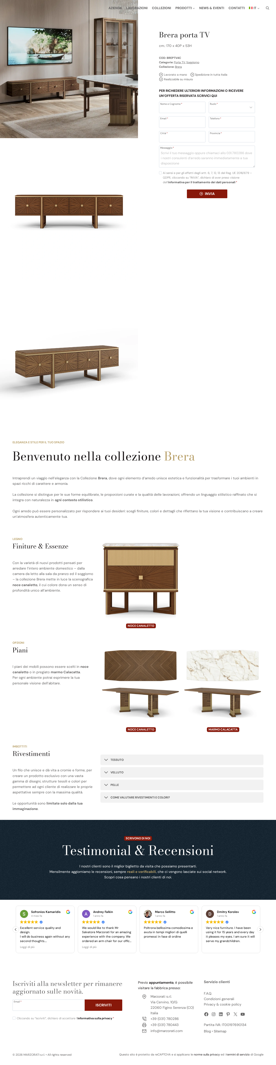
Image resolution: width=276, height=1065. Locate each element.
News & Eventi (211, 8)
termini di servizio (238, 1054)
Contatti (237, 8)
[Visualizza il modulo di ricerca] (267, 8)
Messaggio (167, 147)
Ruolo (214, 103)
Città (164, 132)
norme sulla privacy (207, 1054)
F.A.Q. (208, 993)
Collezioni (161, 8)
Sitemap (220, 1031)
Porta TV (179, 62)
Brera (178, 67)
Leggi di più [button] (27, 947)
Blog (207, 1031)
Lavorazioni (136, 8)
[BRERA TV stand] (69, 69)
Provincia (216, 132)
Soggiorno (192, 62)
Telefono (215, 118)
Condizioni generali (219, 999)
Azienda (115, 8)
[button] (260, 929)
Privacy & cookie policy (222, 1004)
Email (164, 118)
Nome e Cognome (171, 103)
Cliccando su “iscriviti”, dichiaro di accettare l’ (65, 1018)
